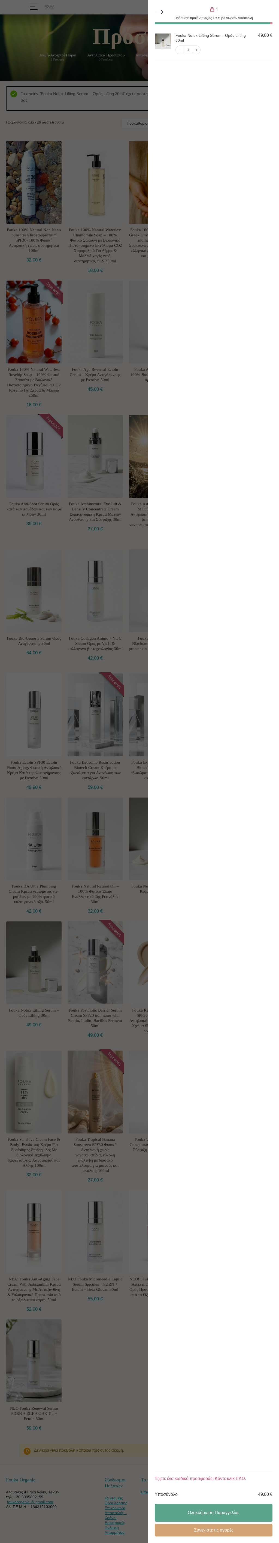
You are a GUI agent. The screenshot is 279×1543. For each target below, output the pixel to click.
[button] (160, 12)
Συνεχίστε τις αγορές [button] (213, 1530)
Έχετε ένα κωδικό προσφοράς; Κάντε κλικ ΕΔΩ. (200, 1478)
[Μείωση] (180, 50)
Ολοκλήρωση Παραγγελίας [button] (213, 1512)
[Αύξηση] (196, 50)
